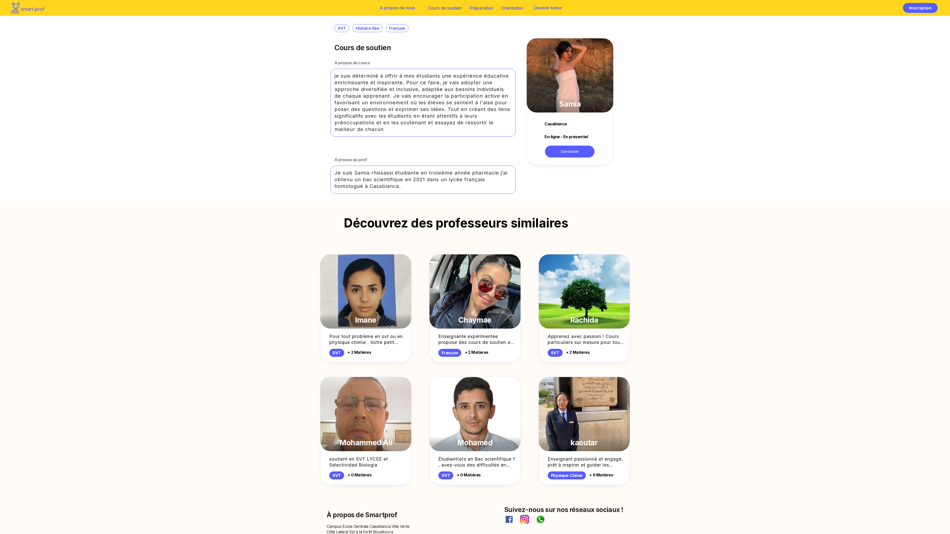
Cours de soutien (445, 8)
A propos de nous (397, 7)
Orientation (512, 8)
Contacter (570, 151)
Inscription (920, 7)
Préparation (481, 8)
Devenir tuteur (548, 7)
